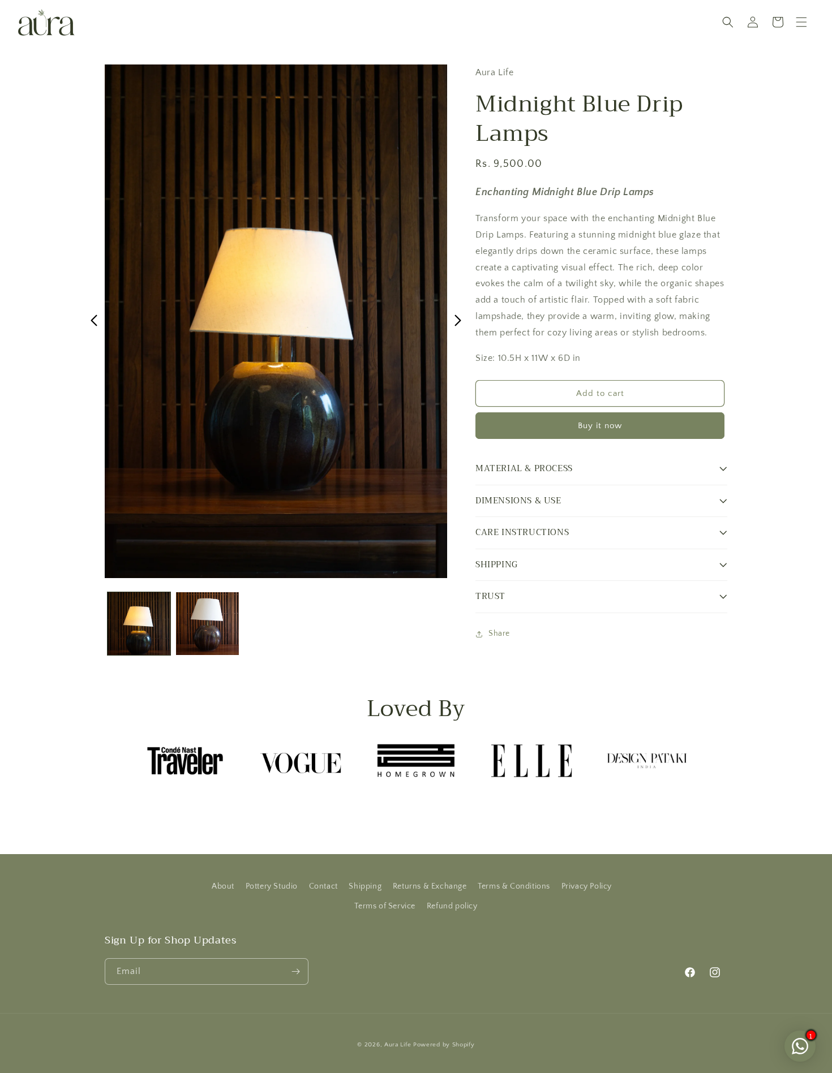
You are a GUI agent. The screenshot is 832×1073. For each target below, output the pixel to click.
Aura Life (397, 1044)
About (223, 886)
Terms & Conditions (514, 886)
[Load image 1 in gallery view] (139, 623)
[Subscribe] (295, 971)
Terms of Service (384, 906)
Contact (323, 886)
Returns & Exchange (430, 886)
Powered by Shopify (444, 1044)
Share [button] (499, 633)
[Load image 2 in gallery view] (207, 623)
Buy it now (600, 425)
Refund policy (452, 906)
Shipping (365, 886)
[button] (801, 22)
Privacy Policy (586, 886)
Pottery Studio (272, 886)
